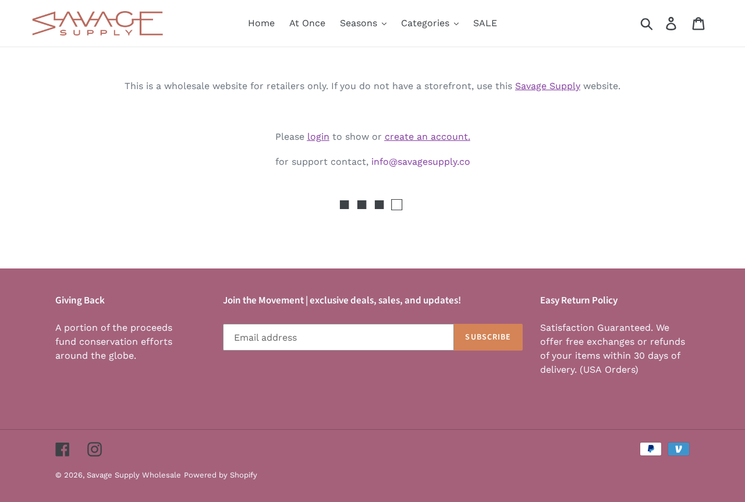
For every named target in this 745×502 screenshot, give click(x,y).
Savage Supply (547, 85)
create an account (426, 136)
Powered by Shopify (220, 475)
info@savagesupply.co (420, 161)
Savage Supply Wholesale (134, 475)
